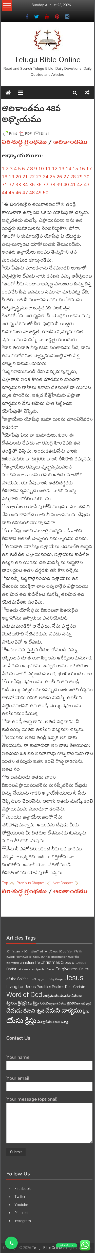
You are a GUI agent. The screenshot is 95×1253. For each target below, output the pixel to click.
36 (39, 184)
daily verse (23, 969)
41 (73, 184)
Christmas (50, 962)
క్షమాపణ (73, 1003)
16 (82, 168)
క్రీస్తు (30, 1003)
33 (18, 184)
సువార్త (64, 1022)
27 (66, 176)
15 (75, 168)
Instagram (22, 1221)
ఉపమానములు (71, 995)
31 (4, 184)
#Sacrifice (73, 957)
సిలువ (56, 1022)
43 (86, 184)
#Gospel (27, 957)
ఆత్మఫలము (51, 995)
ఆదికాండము (70, 142)
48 (32, 192)
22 (32, 176)
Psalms (58, 987)
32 (11, 184)
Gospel (59, 979)
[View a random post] (87, 92)
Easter (51, 969)
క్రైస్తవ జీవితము (57, 1003)
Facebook (22, 1189)
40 (66, 184)
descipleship (38, 969)
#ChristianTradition (36, 951)
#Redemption (59, 957)
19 (11, 176)
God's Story (33, 979)
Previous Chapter (31, 883)
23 (39, 176)
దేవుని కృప (34, 1011)
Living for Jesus (21, 986)
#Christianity (14, 951)
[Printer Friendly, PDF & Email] (26, 133)
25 (52, 176)
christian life (30, 962)
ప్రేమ (86, 1011)
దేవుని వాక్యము (63, 1010)
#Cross (53, 951)
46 (18, 192)
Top (5, 883)
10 (41, 168)
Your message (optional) (32, 1099)
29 (80, 176)
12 (55, 168)
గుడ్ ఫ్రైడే (86, 1003)
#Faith (78, 951)
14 (68, 168)
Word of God (24, 994)
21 (25, 176)
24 (45, 176)
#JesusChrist (41, 957)
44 (4, 192)
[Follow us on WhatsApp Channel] (11, 1243)
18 (4, 176)
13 (61, 168)
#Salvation (12, 963)
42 (80, 184)
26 (59, 176)
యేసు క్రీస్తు (21, 1020)
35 (32, 184)
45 (11, 192)
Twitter (19, 1197)
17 (89, 168)
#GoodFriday (14, 957)
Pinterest (21, 1213)
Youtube (21, 1205)
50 (45, 192)
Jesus (73, 977)
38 (52, 184)
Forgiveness (67, 968)
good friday (47, 979)
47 (25, 192)
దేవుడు (14, 1010)
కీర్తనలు (11, 1003)
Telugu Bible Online (47, 59)
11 (48, 168)
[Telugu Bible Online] (8, 92)
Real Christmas (77, 987)
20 (18, 176)
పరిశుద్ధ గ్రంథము (24, 142)
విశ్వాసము (44, 1021)
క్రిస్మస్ (22, 1002)
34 (25, 184)
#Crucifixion (66, 951)
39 (59, 184)
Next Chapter (63, 883)
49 (39, 192)
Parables (44, 987)
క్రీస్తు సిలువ (41, 1003)
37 (45, 184)
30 (86, 176)
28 (73, 176)
